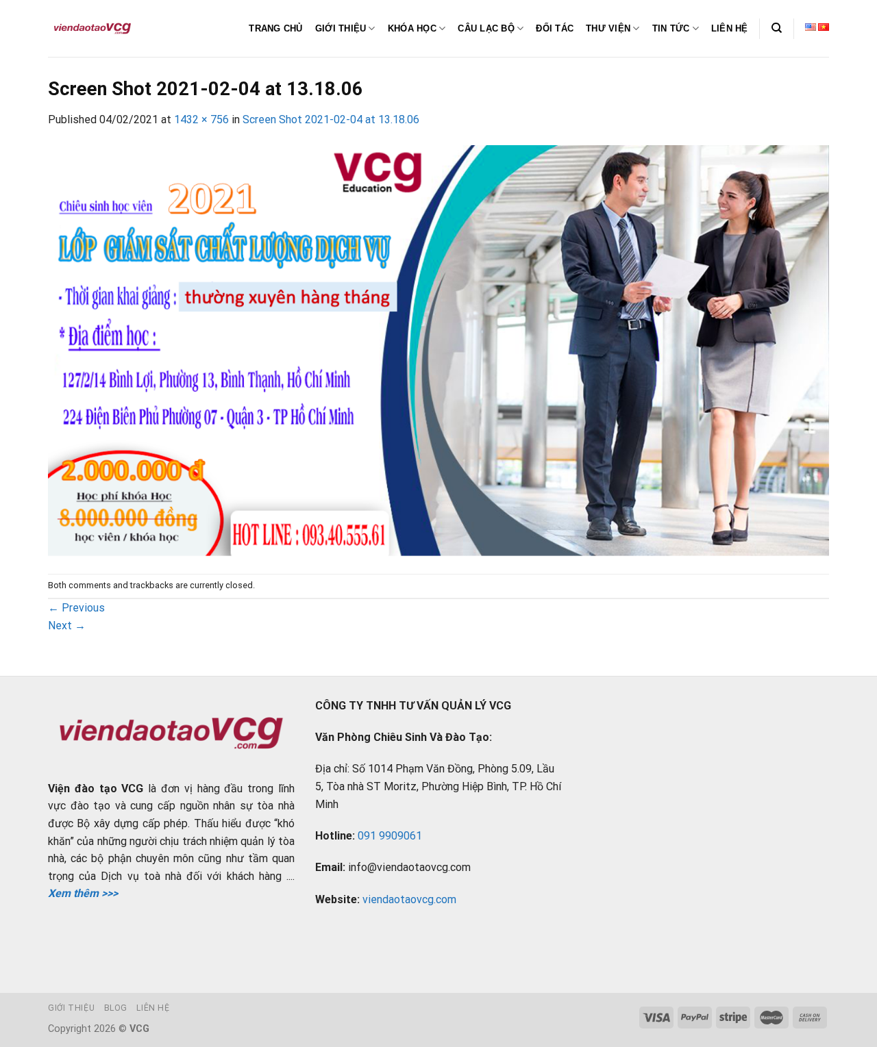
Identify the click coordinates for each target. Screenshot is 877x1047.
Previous (76, 607)
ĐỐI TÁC (554, 28)
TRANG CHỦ (275, 28)
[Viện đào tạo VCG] (92, 28)
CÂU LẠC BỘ (486, 28)
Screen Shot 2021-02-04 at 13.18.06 (331, 119)
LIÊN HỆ (729, 28)
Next (67, 625)
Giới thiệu (71, 1008)
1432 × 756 (201, 119)
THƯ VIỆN (608, 28)
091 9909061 (390, 835)
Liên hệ (152, 1008)
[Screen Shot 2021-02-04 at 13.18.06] (438, 350)
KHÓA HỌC (412, 28)
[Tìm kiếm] (776, 28)
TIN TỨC (671, 28)
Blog (115, 1008)
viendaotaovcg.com (409, 899)
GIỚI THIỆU (341, 28)
